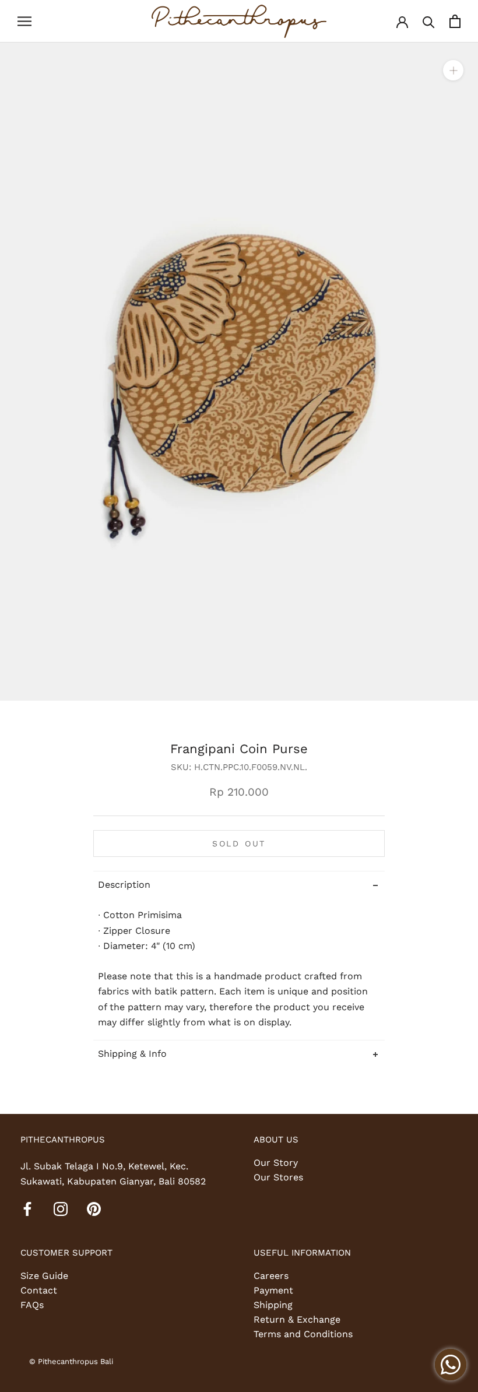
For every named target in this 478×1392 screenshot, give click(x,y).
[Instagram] (61, 1208)
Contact (38, 1290)
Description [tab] (124, 884)
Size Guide (44, 1275)
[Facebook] (27, 1208)
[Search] (429, 21)
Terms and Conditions (303, 1334)
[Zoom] (453, 69)
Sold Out (239, 843)
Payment (273, 1290)
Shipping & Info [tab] (132, 1053)
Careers (271, 1275)
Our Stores (278, 1177)
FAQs (32, 1305)
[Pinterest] (94, 1208)
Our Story (276, 1162)
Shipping (273, 1305)
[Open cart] (455, 21)
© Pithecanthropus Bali (71, 1361)
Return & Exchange (297, 1319)
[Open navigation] (24, 21)
